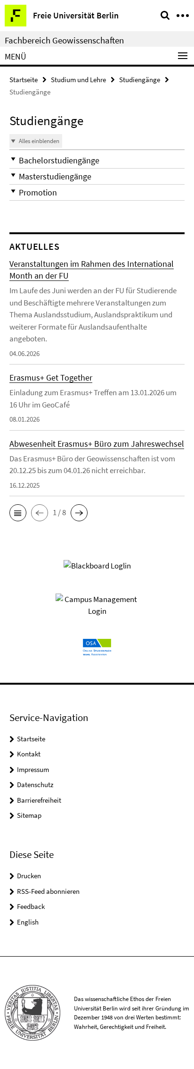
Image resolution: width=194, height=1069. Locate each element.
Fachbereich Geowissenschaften (64, 40)
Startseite (23, 79)
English (28, 921)
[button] (97, 160)
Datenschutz (35, 784)
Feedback (31, 906)
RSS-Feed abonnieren (48, 891)
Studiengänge (139, 79)
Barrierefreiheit (39, 800)
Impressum (33, 769)
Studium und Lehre (78, 79)
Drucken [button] (29, 875)
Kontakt (28, 753)
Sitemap (29, 815)
